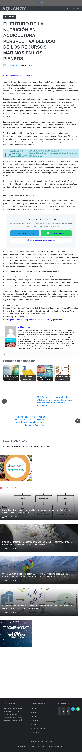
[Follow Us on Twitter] (63, 711)
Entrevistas (35, 732)
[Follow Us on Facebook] (59, 711)
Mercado (34, 716)
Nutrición (9, 17)
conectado (24, 446)
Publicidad (35, 746)
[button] (68, 8)
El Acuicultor (35, 720)
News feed (14, 76)
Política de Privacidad (56, 746)
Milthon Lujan (14, 65)
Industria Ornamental (38, 728)
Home (5, 76)
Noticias (34, 712)
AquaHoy (14, 8)
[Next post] (78, 421)
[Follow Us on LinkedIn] (68, 711)
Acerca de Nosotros (23, 746)
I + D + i (33, 708)
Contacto (44, 746)
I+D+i (22, 76)
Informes (34, 724)
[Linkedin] (5, 354)
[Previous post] (4, 401)
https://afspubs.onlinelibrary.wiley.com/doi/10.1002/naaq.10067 (27, 320)
